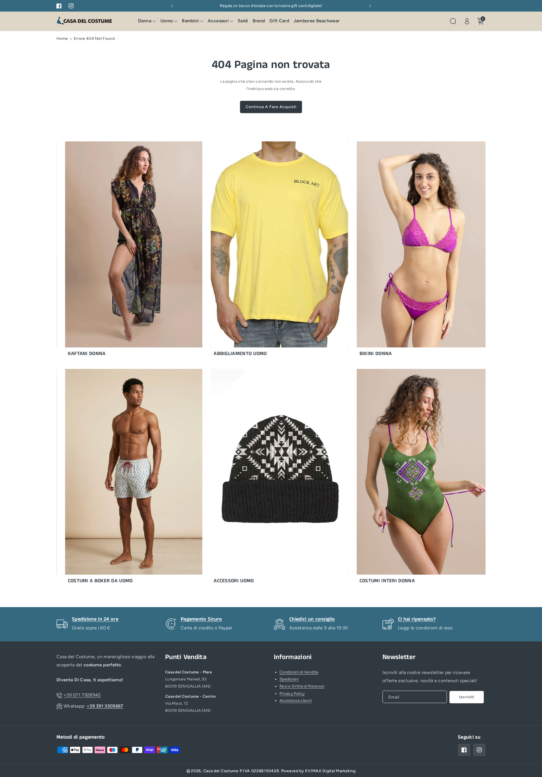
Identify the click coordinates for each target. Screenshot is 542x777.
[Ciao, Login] (467, 21)
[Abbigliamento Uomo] (255, 250)
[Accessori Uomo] (255, 478)
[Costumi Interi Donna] (401, 478)
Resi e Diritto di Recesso (302, 686)
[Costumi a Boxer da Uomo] (109, 478)
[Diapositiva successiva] (370, 6)
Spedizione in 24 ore (95, 619)
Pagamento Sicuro (201, 619)
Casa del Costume (221, 771)
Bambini (190, 21)
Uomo (166, 21)
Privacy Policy (292, 693)
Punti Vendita (185, 657)
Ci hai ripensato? (417, 619)
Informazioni (293, 657)
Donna (145, 21)
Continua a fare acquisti (271, 106)
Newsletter (399, 657)
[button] (147, 21)
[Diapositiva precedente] (172, 6)
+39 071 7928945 (82, 695)
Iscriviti (466, 697)
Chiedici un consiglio (312, 619)
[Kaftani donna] (109, 250)
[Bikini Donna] (401, 250)
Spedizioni (289, 679)
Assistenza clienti (295, 700)
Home (62, 38)
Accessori (218, 21)
